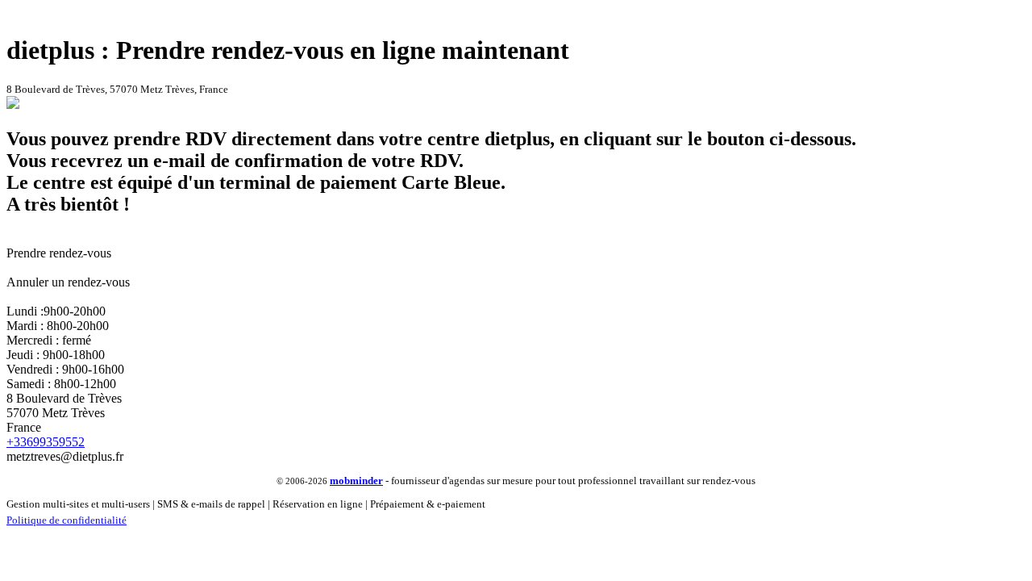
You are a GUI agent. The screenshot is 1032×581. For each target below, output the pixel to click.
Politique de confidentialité (66, 520)
